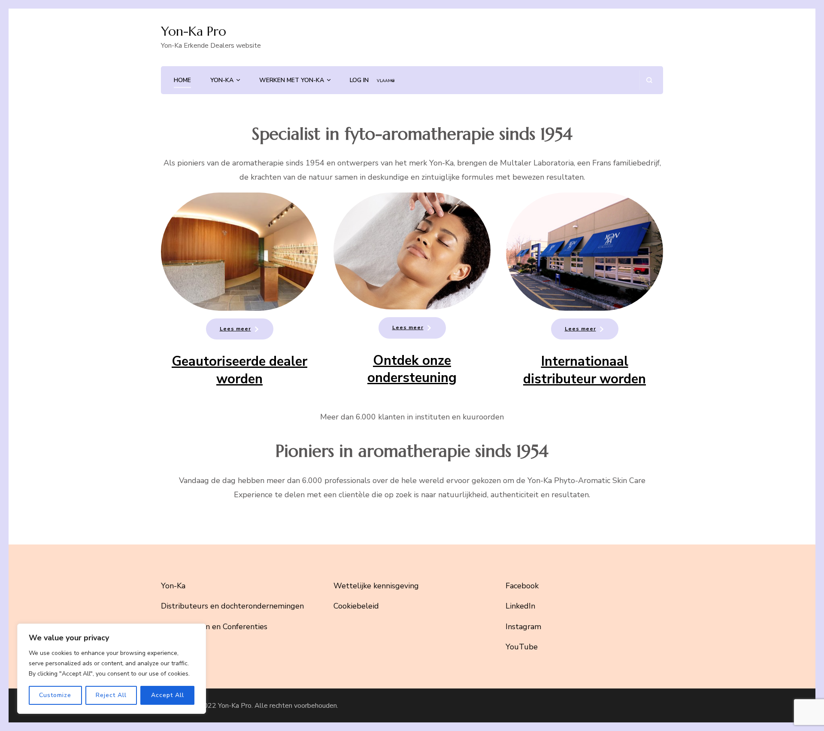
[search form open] (649, 80)
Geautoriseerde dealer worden (239, 370)
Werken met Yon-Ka (291, 80)
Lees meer (235, 328)
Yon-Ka (221, 80)
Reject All (111, 695)
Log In (359, 80)
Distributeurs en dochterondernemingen (232, 606)
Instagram (523, 626)
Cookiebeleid (356, 606)
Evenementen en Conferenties (214, 626)
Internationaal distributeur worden (584, 370)
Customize (55, 695)
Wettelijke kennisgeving (376, 586)
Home (182, 80)
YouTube (522, 647)
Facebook (522, 586)
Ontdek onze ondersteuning (412, 369)
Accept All (167, 695)
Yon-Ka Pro (193, 31)
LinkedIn (520, 606)
